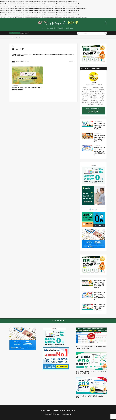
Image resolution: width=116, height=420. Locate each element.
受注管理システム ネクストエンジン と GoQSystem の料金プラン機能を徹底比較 (99, 151)
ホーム (43, 28)
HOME (12, 37)
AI (28, 33)
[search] (105, 33)
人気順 (17, 61)
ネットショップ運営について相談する (92, 104)
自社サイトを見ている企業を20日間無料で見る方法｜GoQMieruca (99, 126)
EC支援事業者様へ (46, 410)
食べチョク (18, 37)
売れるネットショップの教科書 (63, 414)
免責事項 (56, 410)
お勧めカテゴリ (24, 61)
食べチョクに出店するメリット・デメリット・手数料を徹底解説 (27, 89)
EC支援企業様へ (61, 28)
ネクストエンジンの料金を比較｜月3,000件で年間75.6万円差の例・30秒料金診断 (91, 347)
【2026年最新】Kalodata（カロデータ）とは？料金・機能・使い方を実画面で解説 (91, 372)
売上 (21, 33)
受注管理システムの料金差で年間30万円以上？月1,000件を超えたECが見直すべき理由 (99, 284)
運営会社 (62, 410)
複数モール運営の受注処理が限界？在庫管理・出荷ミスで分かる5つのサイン (99, 138)
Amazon (25, 33)
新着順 (13, 61)
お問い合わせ (69, 28)
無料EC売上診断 (51, 28)
